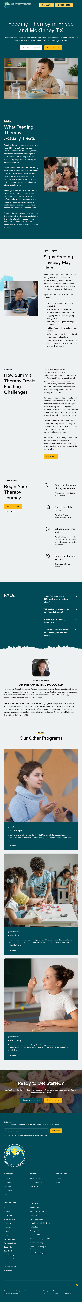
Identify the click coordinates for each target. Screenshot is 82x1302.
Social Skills (8, 1247)
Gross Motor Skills (10, 1267)
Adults (58, 1182)
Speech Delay (8, 1251)
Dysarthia (7, 1223)
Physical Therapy (35, 1186)
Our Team (7, 1182)
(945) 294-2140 (63, 5)
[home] (17, 5)
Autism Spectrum (36, 1227)
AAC (5, 1208)
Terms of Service (56, 1292)
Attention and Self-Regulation (40, 1223)
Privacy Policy (45, 1292)
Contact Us (46, 5)
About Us (7, 1178)
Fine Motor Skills (35, 1235)
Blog (5, 1194)
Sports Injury (34, 1207)
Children (58, 1178)
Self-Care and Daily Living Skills (40, 1239)
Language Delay (9, 1239)
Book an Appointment (31, 1100)
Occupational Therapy (37, 1182)
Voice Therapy (9, 1255)
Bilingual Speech (9, 1219)
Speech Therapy (35, 1178)
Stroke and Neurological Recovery (38, 1248)
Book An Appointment (31, 48)
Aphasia (7, 1211)
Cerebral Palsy (9, 1263)
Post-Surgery (34, 1203)
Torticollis (33, 1215)
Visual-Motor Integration (38, 1253)
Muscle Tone (8, 1271)
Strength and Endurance (38, 1211)
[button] (76, 5)
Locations (7, 1186)
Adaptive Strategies (36, 1219)
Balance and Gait (10, 1259)
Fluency (6, 1235)
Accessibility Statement (69, 1292)
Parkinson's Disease (10, 1243)
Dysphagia (7, 1227)
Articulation (8, 1215)
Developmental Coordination (40, 1231)
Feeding (6, 1231)
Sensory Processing (36, 1243)
